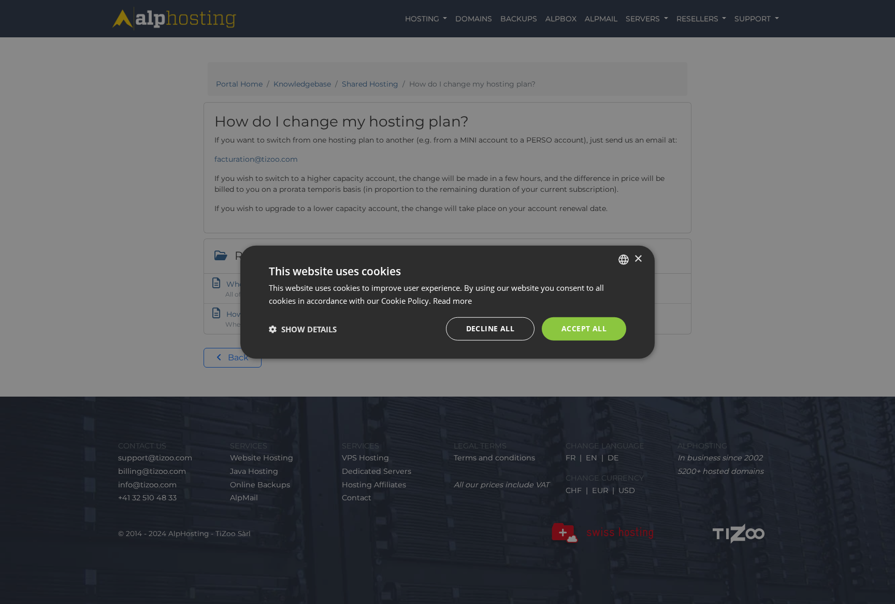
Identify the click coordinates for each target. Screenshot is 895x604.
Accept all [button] (584, 328)
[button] (303, 328)
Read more (452, 300)
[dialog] (447, 302)
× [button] (638, 259)
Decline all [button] (490, 328)
